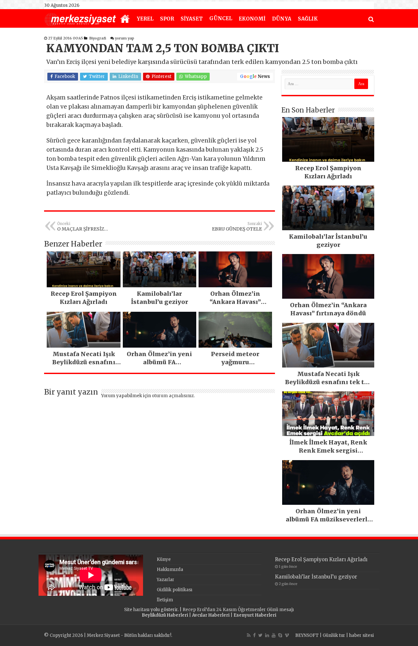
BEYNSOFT (307, 635)
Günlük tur (334, 635)
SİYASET (192, 19)
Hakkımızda (170, 569)
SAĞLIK (308, 19)
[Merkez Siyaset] (80, 19)
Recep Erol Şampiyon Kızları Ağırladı (321, 559)
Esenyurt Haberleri (254, 615)
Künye (164, 559)
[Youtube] (273, 635)
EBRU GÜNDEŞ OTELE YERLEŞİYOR (237, 226)
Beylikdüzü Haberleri (165, 615)
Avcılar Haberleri (211, 615)
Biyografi (97, 38)
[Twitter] (260, 635)
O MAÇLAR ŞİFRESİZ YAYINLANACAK (80, 226)
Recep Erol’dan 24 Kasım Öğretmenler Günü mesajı (238, 609)
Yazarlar (165, 579)
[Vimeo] (287, 635)
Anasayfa (125, 19)
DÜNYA (281, 19)
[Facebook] (254, 635)
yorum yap (124, 38)
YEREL (145, 19)
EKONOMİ (252, 19)
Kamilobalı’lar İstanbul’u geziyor (316, 577)
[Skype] (280, 635)
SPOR (167, 19)
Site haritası (137, 609)
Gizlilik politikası (174, 590)
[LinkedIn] (267, 635)
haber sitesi (361, 635)
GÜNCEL (220, 18)
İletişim (165, 600)
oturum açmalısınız (173, 395)
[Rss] (248, 635)
